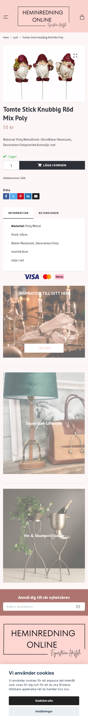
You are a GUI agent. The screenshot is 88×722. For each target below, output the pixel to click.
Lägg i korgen (54, 189)
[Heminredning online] (44, 29)
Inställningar (44, 711)
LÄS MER (44, 372)
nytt (15, 61)
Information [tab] (18, 236)
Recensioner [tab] (49, 236)
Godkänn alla (44, 700)
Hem (6, 61)
